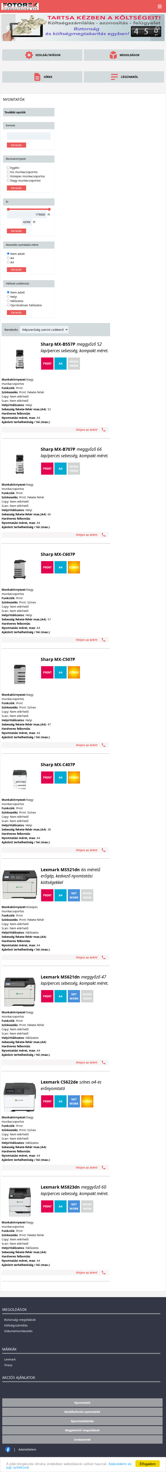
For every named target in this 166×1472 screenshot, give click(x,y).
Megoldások (129, 55)
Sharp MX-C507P (58, 659)
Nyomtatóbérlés (82, 1421)
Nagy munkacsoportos (25, 180)
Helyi (13, 297)
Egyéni (14, 168)
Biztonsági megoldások (20, 1320)
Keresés (16, 145)
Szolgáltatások (48, 55)
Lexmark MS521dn (70, 876)
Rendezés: (11, 330)
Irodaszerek (82, 1439)
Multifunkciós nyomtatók (82, 1412)
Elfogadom (148, 1463)
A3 (12, 262)
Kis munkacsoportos (24, 172)
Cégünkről (129, 77)
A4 (12, 258)
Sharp (8, 1365)
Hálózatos (16, 301)
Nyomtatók (82, 1403)
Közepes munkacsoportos (27, 176)
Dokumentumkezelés (18, 1331)
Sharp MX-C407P (58, 764)
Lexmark (10, 1359)
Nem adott (17, 254)
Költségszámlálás (16, 1325)
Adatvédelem (27, 1449)
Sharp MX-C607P (58, 554)
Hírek (48, 77)
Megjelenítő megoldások (82, 1430)
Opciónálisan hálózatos (26, 305)
